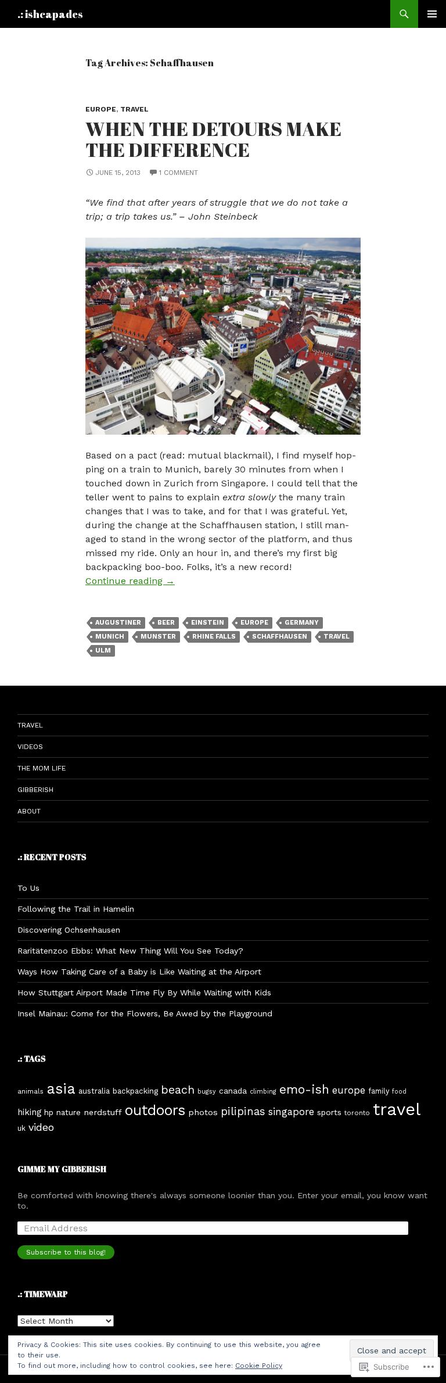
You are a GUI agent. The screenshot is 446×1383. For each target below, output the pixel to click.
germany (302, 622)
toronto (357, 1113)
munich (109, 636)
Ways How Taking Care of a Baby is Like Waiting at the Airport (139, 971)
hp (48, 1112)
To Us (28, 888)
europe (100, 109)
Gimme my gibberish (61, 1168)
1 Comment (178, 173)
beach (178, 1090)
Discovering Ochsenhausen (68, 929)
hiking (29, 1112)
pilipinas (243, 1111)
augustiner (118, 622)
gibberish (35, 790)
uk (21, 1128)
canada (233, 1090)
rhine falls (214, 636)
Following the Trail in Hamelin (75, 908)
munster (158, 636)
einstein (207, 622)
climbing (263, 1091)
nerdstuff (103, 1112)
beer (166, 622)
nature (68, 1112)
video (41, 1127)
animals (30, 1091)
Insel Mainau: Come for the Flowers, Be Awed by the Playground (144, 1013)
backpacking (135, 1091)
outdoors (155, 1110)
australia (94, 1091)
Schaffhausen (279, 636)
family (378, 1091)
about (29, 811)
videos (30, 747)
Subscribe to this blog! (66, 1252)
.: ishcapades (50, 14)
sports (329, 1112)
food (399, 1091)
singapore (291, 1111)
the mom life (41, 768)
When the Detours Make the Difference (213, 139)
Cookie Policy (258, 1365)
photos (203, 1112)
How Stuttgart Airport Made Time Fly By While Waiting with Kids (144, 992)
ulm (103, 650)
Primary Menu (432, 14)
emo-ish (304, 1089)
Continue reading (130, 580)
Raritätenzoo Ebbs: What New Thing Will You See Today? (130, 950)
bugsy (206, 1091)
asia (60, 1088)
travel (134, 109)
